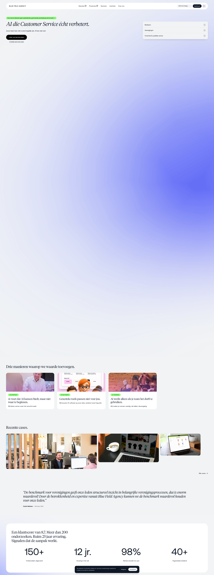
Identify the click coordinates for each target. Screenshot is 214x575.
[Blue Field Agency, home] (17, 6)
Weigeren (123, 569)
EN (204, 6)
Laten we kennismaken (16, 37)
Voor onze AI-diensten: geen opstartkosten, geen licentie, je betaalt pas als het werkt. (31, 18)
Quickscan (197, 6)
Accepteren (133, 569)
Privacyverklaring (99, 570)
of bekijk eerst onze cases (16, 41)
